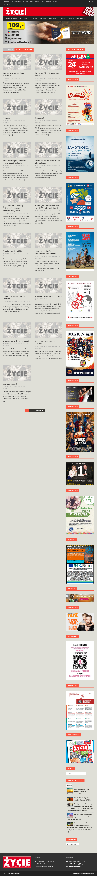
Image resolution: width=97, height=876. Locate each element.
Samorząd (53, 18)
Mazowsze (80, 18)
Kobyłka (17, 1)
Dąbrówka (36, 1)
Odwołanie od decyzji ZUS (12, 251)
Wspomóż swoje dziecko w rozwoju (16, 341)
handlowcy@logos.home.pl (80, 864)
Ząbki (12, 1)
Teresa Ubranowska (19, 78)
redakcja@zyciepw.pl (46, 866)
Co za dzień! (39, 118)
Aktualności (24, 18)
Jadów (42, 1)
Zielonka (6, 5)
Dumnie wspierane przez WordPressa (83, 873)
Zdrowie (63, 18)
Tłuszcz (55, 1)
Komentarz (6, 80)
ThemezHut (17, 873)
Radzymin (29, 1)
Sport (34, 18)
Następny (37, 410)
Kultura (43, 18)
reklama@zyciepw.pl (73, 866)
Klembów (48, 1)
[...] (19, 92)
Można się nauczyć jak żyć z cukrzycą (48, 296)
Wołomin (6, 1)
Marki (23, 1)
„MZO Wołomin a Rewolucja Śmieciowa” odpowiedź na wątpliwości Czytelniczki (13, 208)
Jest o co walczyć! (10, 384)
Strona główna (10, 18)
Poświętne (13, 5)
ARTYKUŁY (69, 785)
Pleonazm (6, 118)
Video (71, 18)
